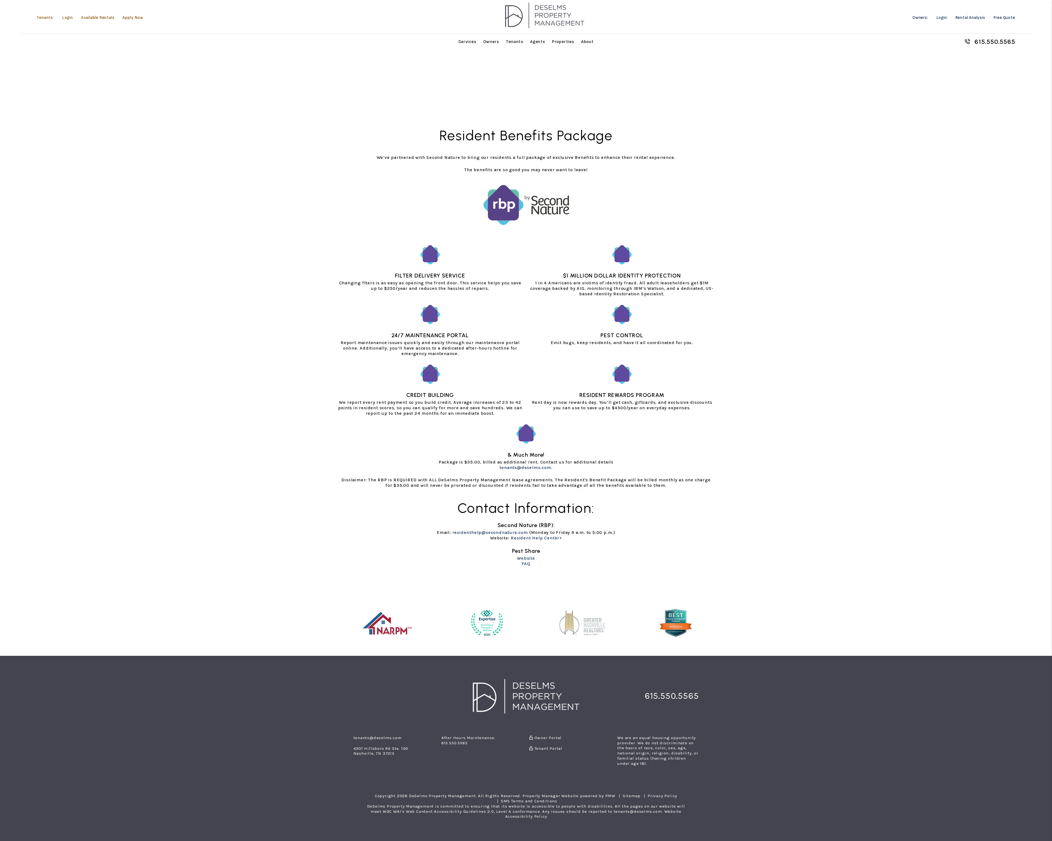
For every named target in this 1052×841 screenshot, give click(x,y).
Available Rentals (98, 17)
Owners (491, 41)
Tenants (514, 41)
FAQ (526, 563)
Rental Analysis (970, 17)
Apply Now (132, 17)
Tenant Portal (547, 748)
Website (526, 558)
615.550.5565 (994, 41)
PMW (610, 795)
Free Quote (1004, 17)
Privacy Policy (662, 795)
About (587, 41)
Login (67, 17)
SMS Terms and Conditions (529, 801)
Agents (537, 41)
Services (467, 41)
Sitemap (632, 795)
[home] (545, 15)
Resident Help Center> (536, 537)
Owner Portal (547, 737)
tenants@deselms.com (525, 467)
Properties (563, 41)
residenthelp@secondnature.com (490, 532)
